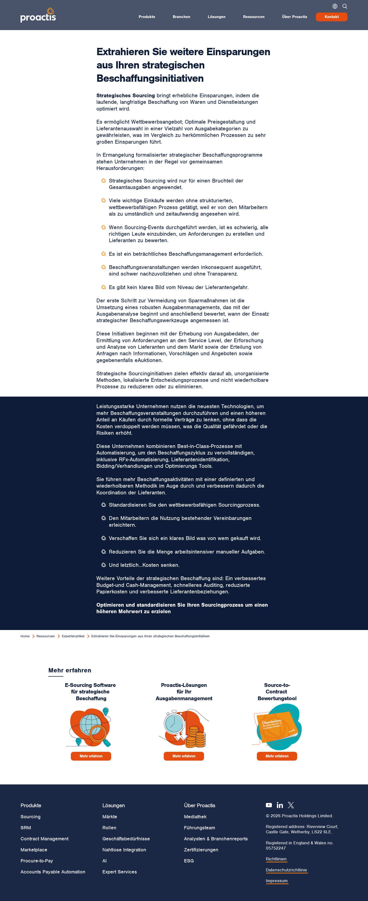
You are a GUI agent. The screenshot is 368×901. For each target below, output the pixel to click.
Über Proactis (294, 16)
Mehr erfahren (91, 756)
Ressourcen (254, 16)
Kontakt (332, 16)
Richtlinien (276, 859)
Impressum (277, 880)
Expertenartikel (73, 636)
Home (25, 636)
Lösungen (217, 16)
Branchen (181, 16)
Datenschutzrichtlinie (286, 870)
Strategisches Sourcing (125, 95)
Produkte (147, 16)
